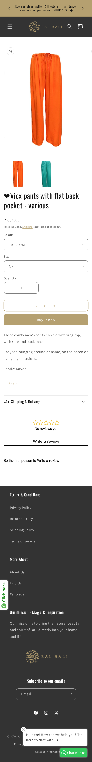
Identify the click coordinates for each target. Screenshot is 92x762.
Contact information (48, 751)
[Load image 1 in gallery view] (18, 174)
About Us (17, 572)
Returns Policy (21, 519)
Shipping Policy (22, 530)
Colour (8, 235)
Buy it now (46, 319)
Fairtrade (17, 594)
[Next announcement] (83, 8)
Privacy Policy (20, 507)
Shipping (27, 226)
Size (6, 256)
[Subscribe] (70, 694)
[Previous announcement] (9, 8)
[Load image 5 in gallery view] (46, 174)
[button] (9, 26)
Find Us (16, 583)
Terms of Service (23, 541)
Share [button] (13, 383)
